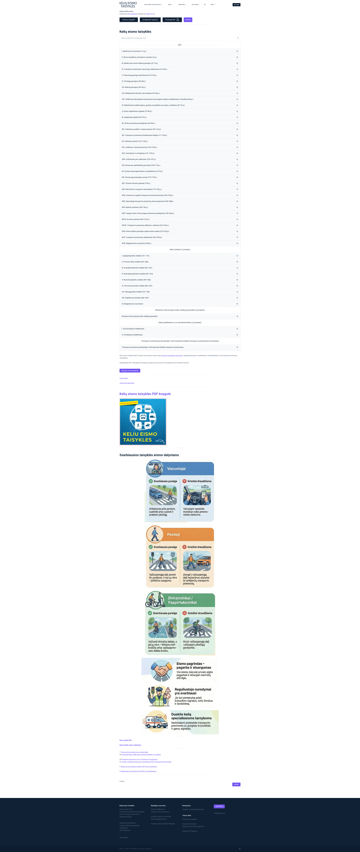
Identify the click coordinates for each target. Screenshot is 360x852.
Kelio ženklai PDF (126, 740)
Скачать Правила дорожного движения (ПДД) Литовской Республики (146, 762)
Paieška (122, 781)
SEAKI (169, 4)
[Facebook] (239, 848)
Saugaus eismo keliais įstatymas (193, 826)
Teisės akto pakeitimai (127, 383)
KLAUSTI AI (219, 806)
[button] (180, 51)
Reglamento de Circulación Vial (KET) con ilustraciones (138, 771)
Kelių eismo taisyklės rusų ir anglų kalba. (134, 752)
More (212, 4)
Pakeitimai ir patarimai (189, 819)
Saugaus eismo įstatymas (129, 370)
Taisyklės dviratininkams (128, 823)
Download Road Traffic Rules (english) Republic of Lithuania (141, 754)
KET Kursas (195, 4)
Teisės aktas (124, 378)
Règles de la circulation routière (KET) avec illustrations (139, 766)
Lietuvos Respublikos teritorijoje (171, 355)
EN (205, 4)
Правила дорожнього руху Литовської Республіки (139, 759)
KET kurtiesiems (125, 830)
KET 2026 (236, 4)
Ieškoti (236, 784)
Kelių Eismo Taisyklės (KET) (152, 4)
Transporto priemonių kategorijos (193, 809)
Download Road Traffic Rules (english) (132, 812)
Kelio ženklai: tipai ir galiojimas (130, 745)
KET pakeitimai (132, 14)
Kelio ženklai (124, 837)
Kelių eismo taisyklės (189, 824)
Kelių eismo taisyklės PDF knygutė (145, 394)
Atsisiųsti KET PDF (126, 809)
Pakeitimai (181, 4)
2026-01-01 (150, 14)
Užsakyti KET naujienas (189, 831)
